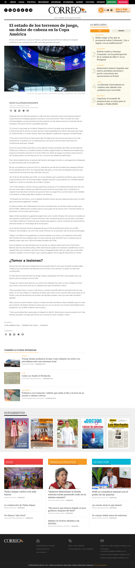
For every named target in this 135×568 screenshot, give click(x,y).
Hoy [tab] (99, 31)
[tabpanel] (17, 433)
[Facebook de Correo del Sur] (6, 10)
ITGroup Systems (100, 565)
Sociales (123, 2)
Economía (68, 2)
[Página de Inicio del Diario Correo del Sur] (68, 10)
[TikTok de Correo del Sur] (22, 10)
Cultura (90, 2)
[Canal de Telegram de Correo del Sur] (30, 10)
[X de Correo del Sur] (10, 10)
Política (31, 2)
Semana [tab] (121, 31)
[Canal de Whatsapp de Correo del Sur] (26, 10)
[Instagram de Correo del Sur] (18, 10)
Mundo (79, 2)
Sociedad (56, 2)
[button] (44, 69)
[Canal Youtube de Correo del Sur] (14, 10)
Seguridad (43, 2)
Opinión (101, 2)
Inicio (13, 2)
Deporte (111, 2)
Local (21, 2)
